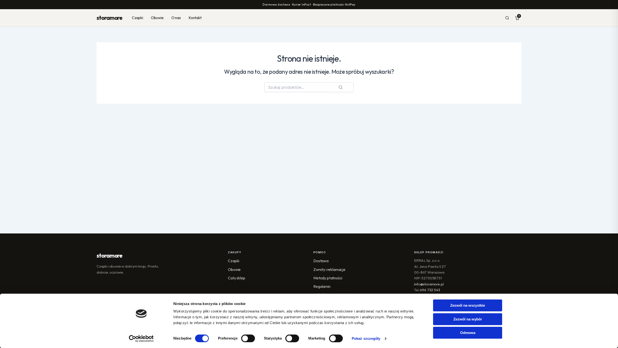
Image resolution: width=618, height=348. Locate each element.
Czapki (137, 17)
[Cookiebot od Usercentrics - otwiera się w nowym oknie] (141, 338)
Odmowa (467, 333)
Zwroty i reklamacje (329, 269)
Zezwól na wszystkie (467, 305)
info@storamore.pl (428, 284)
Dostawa (321, 260)
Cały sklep (236, 278)
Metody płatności (327, 278)
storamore (109, 17)
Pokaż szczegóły (366, 338)
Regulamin (321, 286)
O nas (176, 17)
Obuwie (157, 17)
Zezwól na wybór (467, 319)
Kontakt (195, 17)
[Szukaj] (507, 18)
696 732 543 (430, 290)
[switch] (248, 338)
